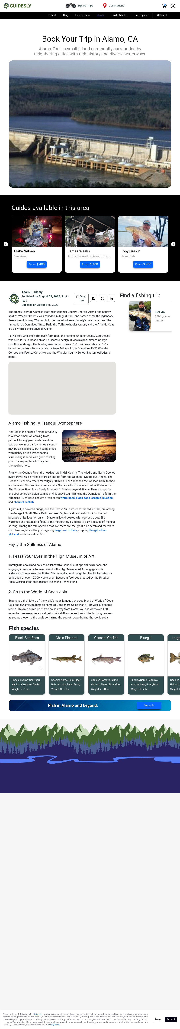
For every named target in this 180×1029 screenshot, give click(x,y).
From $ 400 (37, 264)
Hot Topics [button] (141, 15)
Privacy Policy (53, 1024)
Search (149, 705)
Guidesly (38, 1014)
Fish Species (82, 15)
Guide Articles (119, 15)
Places (101, 15)
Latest (52, 15)
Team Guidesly (32, 292)
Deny (158, 1019)
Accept (171, 1019)
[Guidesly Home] (17, 6)
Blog (65, 15)
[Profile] (173, 6)
